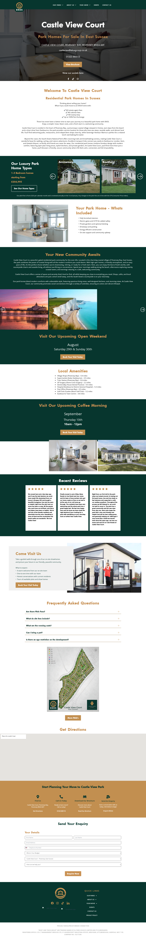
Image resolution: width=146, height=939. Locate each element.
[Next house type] (140, 176)
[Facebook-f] (68, 79)
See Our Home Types (24, 188)
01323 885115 (61, 811)
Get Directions (38, 811)
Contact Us (106, 5)
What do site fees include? (38, 619)
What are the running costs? (39, 626)
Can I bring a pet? (34, 633)
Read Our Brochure (84, 811)
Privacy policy (91, 915)
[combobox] (26, 847)
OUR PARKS (57, 5)
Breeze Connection (81, 926)
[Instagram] (78, 79)
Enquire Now (73, 873)
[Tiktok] (73, 79)
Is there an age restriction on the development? (47, 640)
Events (96, 5)
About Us (70, 5)
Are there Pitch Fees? (35, 612)
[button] (3, 309)
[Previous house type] (53, 176)
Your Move (84, 5)
